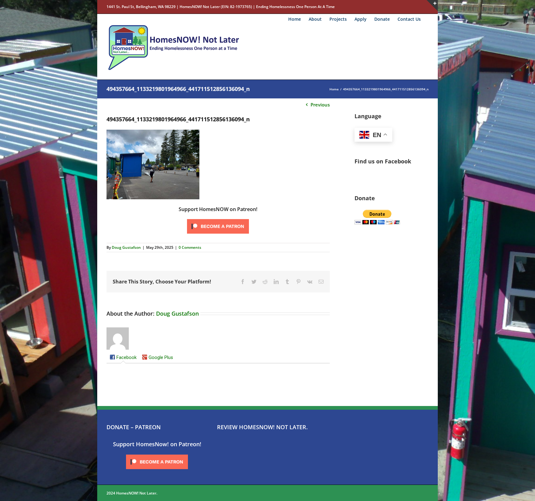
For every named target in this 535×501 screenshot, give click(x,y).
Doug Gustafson (126, 247)
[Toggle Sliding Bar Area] (432, 5)
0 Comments (190, 247)
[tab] (123, 358)
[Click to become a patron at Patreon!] (218, 219)
